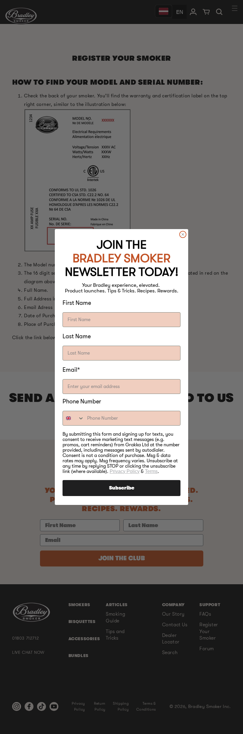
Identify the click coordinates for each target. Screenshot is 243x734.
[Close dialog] (183, 234)
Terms (151, 471)
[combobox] (73, 418)
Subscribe (121, 488)
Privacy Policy (125, 471)
